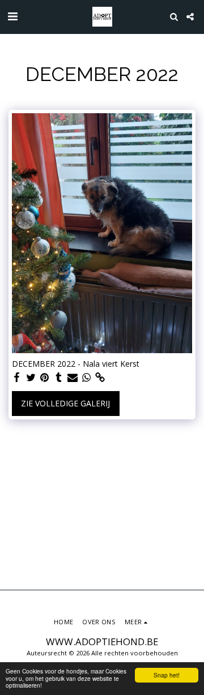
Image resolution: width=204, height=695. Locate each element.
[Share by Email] (72, 377)
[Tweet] (31, 377)
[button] (12, 16)
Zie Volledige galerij (65, 403)
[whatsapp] (87, 377)
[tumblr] (59, 377)
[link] (100, 377)
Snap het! (167, 675)
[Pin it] (45, 377)
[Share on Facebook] (17, 377)
